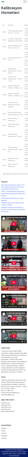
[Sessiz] (22, 306)
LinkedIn (3, 433)
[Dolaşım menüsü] (25, 1)
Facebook (4, 428)
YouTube (4, 438)
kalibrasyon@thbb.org (7, 395)
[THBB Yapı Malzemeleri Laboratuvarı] (2, 1)
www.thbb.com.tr (6, 409)
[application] (14, 301)
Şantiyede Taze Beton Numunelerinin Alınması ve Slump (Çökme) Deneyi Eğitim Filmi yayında (13, 209)
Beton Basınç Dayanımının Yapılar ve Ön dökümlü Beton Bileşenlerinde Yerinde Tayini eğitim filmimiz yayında (12, 187)
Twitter (3, 431)
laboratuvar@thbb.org (12, 392)
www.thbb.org (5, 403)
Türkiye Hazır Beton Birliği (9, 351)
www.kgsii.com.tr (6, 405)
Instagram (4, 436)
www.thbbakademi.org (7, 411)
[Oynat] (3, 306)
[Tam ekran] (25, 306)
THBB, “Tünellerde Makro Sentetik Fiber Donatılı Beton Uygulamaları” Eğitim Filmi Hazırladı (13, 194)
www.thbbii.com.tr (6, 407)
